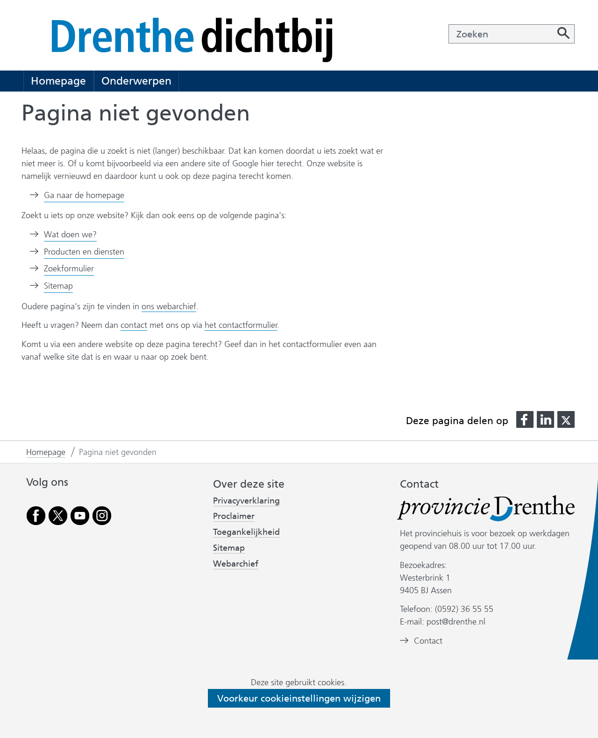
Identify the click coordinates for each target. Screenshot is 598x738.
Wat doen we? (70, 234)
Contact (428, 641)
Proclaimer (234, 516)
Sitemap (58, 286)
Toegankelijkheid (246, 532)
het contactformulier (241, 325)
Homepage (58, 80)
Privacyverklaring (246, 501)
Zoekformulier (69, 268)
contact (134, 325)
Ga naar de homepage (84, 195)
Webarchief (235, 564)
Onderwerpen (136, 80)
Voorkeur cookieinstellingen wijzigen (299, 698)
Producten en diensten (84, 252)
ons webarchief (169, 306)
